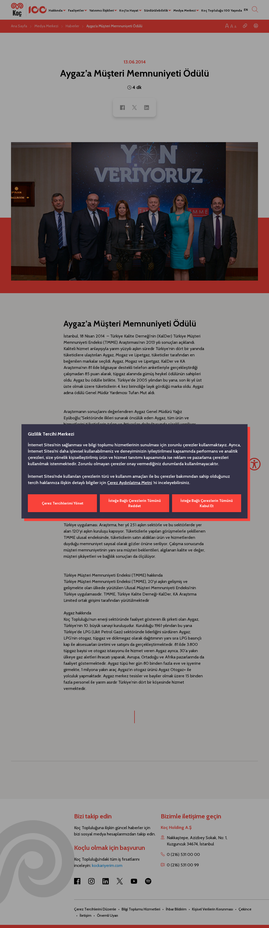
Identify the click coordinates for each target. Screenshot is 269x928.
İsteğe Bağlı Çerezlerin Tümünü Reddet (134, 503)
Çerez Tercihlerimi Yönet (62, 503)
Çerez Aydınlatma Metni (129, 482)
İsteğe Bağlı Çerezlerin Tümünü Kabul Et (206, 503)
